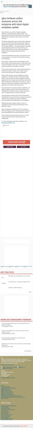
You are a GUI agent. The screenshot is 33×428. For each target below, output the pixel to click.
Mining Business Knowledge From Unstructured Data (16, 276)
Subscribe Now (15, 142)
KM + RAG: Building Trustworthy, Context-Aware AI (13, 338)
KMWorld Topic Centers (6, 390)
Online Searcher (4, 413)
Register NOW (7, 6)
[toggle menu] (30, 6)
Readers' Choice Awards (6, 393)
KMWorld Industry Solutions (7, 392)
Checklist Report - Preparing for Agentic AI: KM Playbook (16, 282)
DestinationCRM (4, 407)
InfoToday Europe (5, 412)
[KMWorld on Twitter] (21, 367)
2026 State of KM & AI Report (15, 287)
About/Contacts (5, 398)
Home (2, 385)
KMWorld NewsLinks (5, 389)
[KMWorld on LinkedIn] (9, 367)
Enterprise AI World (5, 408)
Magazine (5, 386)
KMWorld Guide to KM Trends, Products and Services (13, 397)
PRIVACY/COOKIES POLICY (7, 378)
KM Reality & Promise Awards (8, 394)
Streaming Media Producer (7, 420)
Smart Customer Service (6, 414)
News (1, 12)
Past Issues (23, 146)
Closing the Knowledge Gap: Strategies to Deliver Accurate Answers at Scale (15, 331)
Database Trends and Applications (9, 405)
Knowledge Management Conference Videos (11, 396)
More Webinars (28, 351)
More (30, 292)
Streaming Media (5, 417)
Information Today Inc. (6, 364)
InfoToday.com (4, 411)
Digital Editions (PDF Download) (8, 388)
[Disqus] (16, 173)
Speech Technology (5, 416)
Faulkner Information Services (8, 409)
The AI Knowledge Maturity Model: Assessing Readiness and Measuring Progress (15, 324)
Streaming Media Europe (6, 418)
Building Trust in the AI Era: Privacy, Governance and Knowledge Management (16, 344)
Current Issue (9, 146)
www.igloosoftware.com (8, 123)
